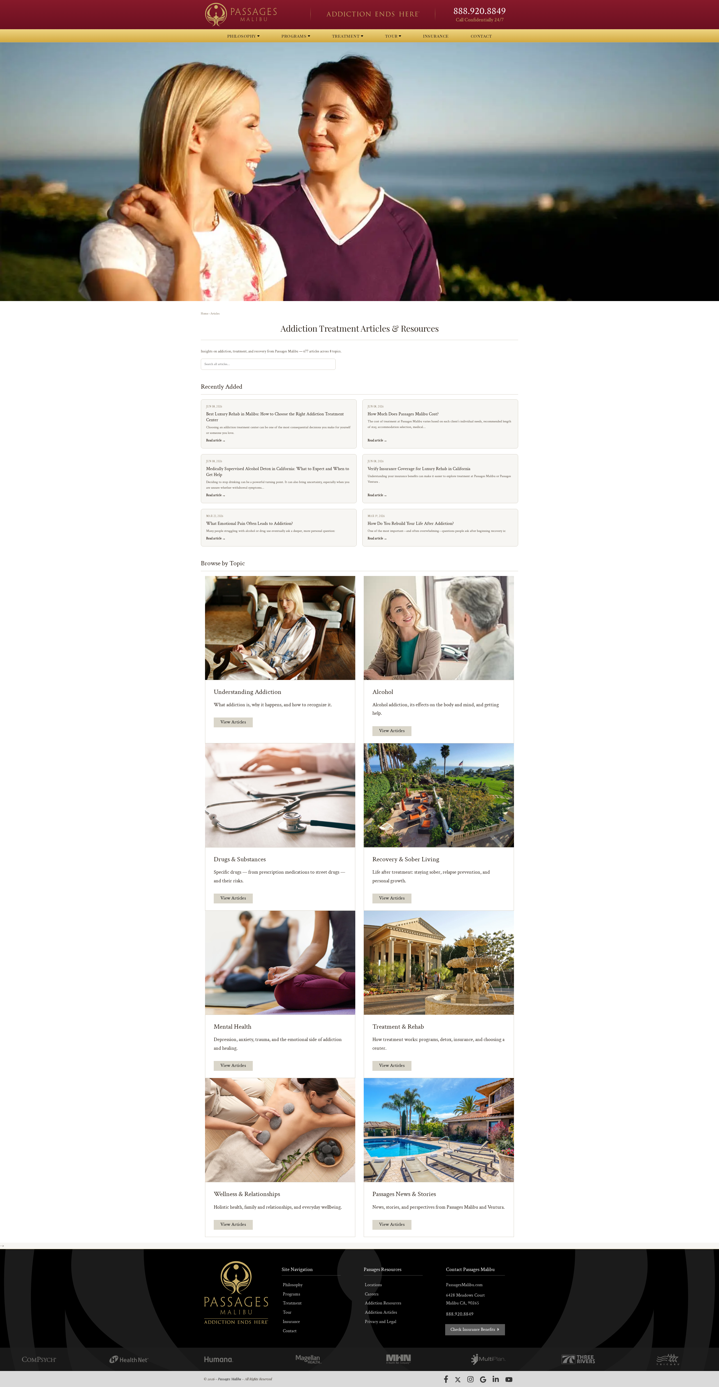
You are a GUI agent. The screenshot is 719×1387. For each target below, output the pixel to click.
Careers (372, 1294)
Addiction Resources (383, 1303)
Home (204, 314)
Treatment (292, 1303)
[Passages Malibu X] (458, 1380)
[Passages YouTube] (509, 1379)
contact (481, 36)
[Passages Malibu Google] (483, 1379)
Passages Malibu (229, 1379)
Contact (290, 1331)
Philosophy (292, 1285)
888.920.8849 (479, 11)
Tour (287, 1312)
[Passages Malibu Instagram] (470, 1379)
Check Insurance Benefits (473, 1330)
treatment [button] (346, 36)
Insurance (291, 1322)
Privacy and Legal (380, 1322)
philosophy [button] (242, 36)
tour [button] (392, 36)
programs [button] (294, 36)
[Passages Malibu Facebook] (446, 1379)
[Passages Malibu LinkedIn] (496, 1379)
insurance (436, 36)
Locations (373, 1285)
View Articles (233, 722)
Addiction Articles (381, 1312)
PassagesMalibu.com (464, 1285)
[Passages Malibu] (253, 15)
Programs (291, 1294)
